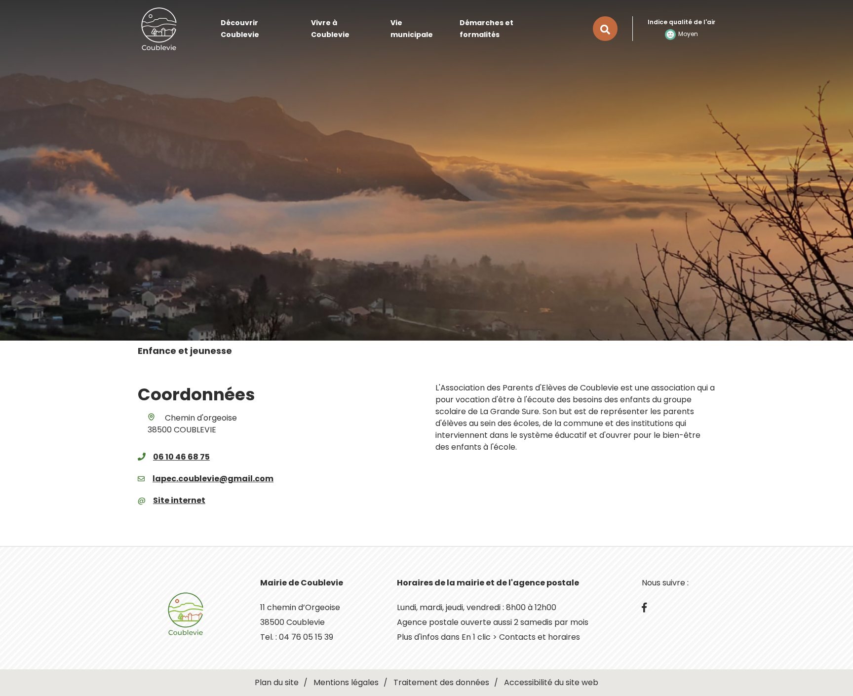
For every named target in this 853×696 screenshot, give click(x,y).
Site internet (179, 500)
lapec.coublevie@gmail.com (213, 478)
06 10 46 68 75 (181, 457)
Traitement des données (441, 682)
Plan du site (277, 682)
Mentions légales (346, 682)
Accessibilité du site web (551, 682)
